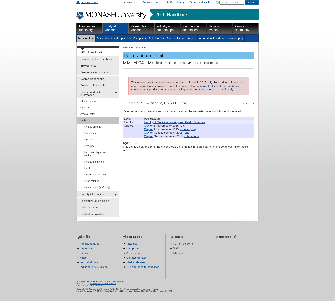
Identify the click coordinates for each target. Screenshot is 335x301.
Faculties (131, 243)
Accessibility (135, 289)
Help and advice (90, 207)
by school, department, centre (96, 154)
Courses (84, 107)
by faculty (89, 146)
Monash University (134, 47)
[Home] (111, 19)
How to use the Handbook (96, 59)
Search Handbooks (92, 78)
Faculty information (92, 194)
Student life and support (181, 38)
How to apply (235, 38)
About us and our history (87, 28)
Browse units (88, 65)
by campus (90, 133)
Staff (169, 2)
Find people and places (190, 28)
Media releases (135, 262)
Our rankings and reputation (114, 38)
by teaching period (94, 161)
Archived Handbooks (93, 85)
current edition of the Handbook (219, 85)
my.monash (130, 2)
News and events (215, 28)
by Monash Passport (95, 174)
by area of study (92, 126)
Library (181, 2)
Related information (92, 213)
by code (88, 139)
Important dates (89, 243)
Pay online (86, 248)
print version (248, 103)
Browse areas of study (94, 72)
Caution (146, 289)
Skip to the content (87, 2)
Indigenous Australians (94, 266)
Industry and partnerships (165, 28)
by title (87, 168)
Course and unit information (90, 93)
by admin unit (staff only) (97, 187)
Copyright (80, 289)
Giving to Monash (200, 2)
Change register (89, 101)
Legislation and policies (94, 200)
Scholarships (157, 38)
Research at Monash (138, 28)
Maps (83, 257)
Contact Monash (136, 257)
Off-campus (187, 129)
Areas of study (87, 114)
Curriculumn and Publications (103, 283)
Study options (86, 38)
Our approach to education (142, 266)
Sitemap (178, 252)
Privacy (155, 289)
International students (212, 38)
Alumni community (241, 28)
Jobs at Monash (89, 262)
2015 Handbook (171, 14)
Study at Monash (110, 28)
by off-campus (91, 181)
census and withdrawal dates (166, 111)
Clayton (148, 125)
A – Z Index (133, 252)
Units (83, 120)
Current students (151, 2)
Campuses (140, 38)
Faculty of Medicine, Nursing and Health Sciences (174, 122)
